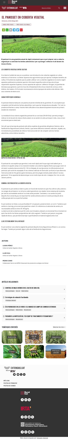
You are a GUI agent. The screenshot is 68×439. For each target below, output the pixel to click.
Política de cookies (10, 386)
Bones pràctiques (8, 24)
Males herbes (25, 291)
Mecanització (27, 310)
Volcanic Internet (42, 438)
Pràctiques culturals (23, 24)
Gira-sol (18, 291)
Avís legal (7, 380)
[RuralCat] (12, 2)
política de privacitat (10, 383)
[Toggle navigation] (4, 2)
